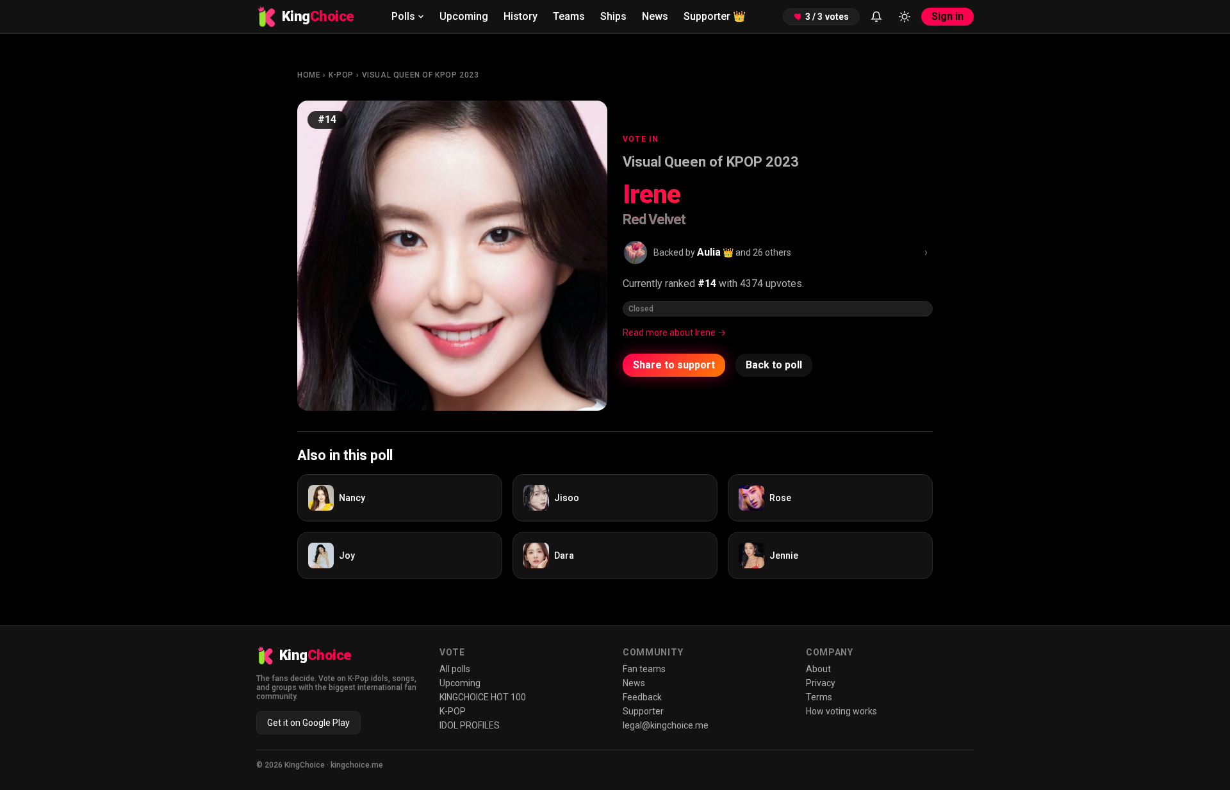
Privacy (820, 683)
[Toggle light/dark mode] (904, 16)
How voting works (841, 711)
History (520, 16)
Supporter (715, 16)
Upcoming (463, 16)
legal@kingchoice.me (666, 725)
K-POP (341, 74)
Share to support (674, 365)
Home (308, 74)
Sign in (947, 16)
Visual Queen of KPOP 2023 (420, 74)
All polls (454, 669)
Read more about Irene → (674, 332)
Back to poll (774, 365)
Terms (819, 697)
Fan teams (644, 669)
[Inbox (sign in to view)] (876, 16)
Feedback (642, 697)
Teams (569, 16)
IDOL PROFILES (469, 725)
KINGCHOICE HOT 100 (482, 697)
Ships (613, 16)
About (818, 669)
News (655, 16)
